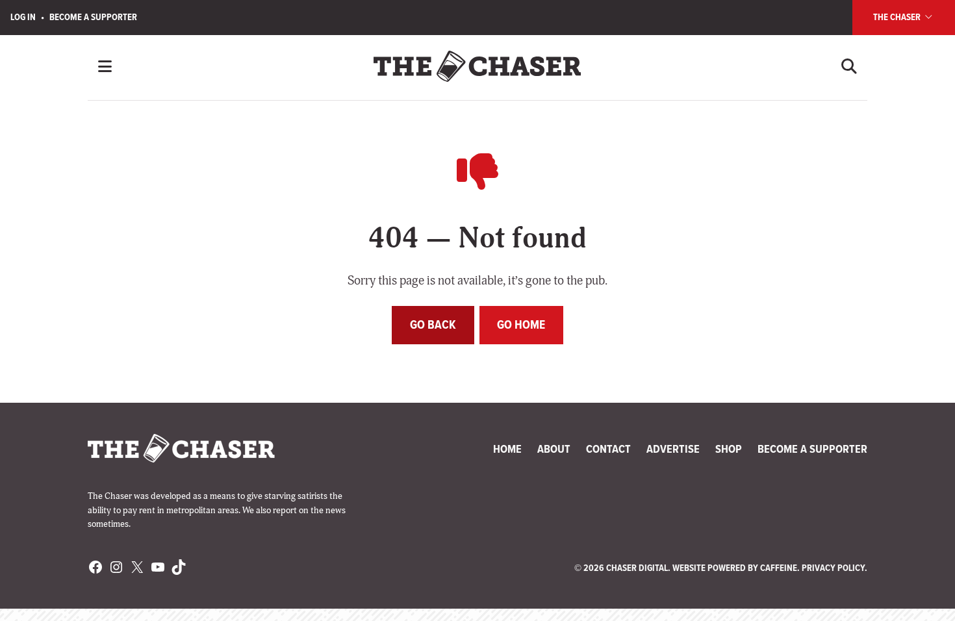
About (553, 448)
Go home (521, 324)
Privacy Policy (833, 568)
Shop (728, 448)
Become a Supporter (93, 17)
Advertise (673, 448)
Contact (608, 448)
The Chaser (898, 17)
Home (507, 448)
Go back (433, 324)
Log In (23, 17)
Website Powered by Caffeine (734, 568)
